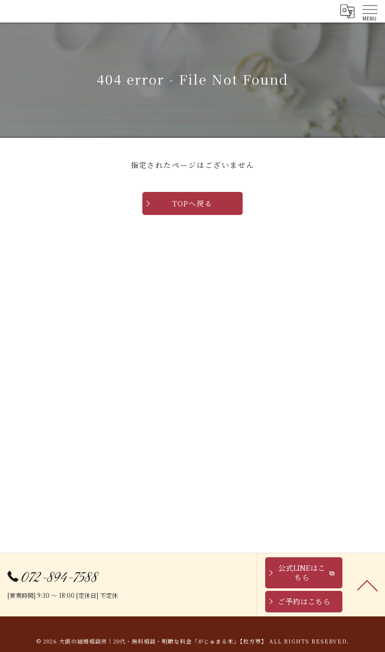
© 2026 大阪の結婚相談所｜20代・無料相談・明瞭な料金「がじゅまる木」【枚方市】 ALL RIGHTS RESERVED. (192, 641)
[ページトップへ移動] (367, 585)
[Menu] (369, 11)
